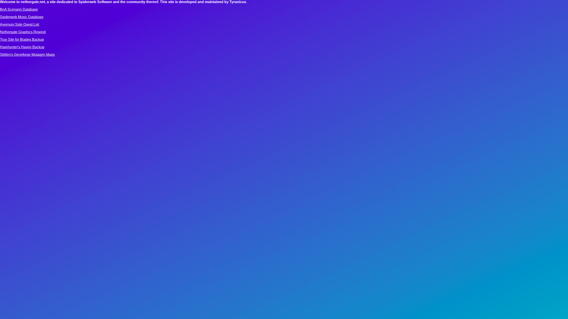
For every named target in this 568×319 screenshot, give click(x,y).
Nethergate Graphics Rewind (23, 32)
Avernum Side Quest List (19, 24)
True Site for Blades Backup (22, 39)
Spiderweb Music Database (21, 17)
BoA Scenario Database (19, 9)
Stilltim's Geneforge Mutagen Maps (27, 54)
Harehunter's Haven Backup (22, 47)
